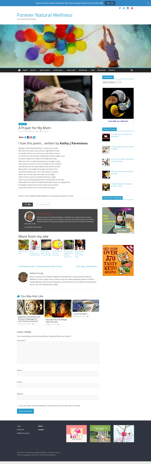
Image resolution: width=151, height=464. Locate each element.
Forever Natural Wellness (45, 15)
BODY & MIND (44, 70)
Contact (41, 430)
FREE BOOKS (101, 70)
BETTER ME (83, 70)
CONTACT (111, 70)
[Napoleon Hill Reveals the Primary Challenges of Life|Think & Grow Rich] (30, 301)
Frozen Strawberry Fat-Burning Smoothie (35, 253)
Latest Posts (44, 204)
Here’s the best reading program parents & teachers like (68, 254)
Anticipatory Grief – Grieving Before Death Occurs (39, 266)
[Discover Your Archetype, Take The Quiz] (58, 301)
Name (20, 370)
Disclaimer (20, 430)
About (40, 426)
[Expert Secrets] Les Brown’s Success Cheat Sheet (79, 254)
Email (19, 382)
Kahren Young (34, 131)
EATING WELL (58, 70)
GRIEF (93, 70)
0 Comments (45, 131)
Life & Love (23, 124)
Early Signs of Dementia (87, 266)
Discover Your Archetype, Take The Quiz (56, 320)
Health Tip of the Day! (23, 252)
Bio (29, 204)
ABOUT (25, 70)
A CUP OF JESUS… (80, 314)
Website (20, 394)
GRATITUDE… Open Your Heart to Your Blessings (46, 253)
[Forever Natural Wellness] (19, 70)
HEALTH (33, 70)
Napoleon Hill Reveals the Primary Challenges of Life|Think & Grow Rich (29, 319)
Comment (21, 340)
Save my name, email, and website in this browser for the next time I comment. (50, 406)
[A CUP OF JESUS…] (85, 301)
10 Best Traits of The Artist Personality (57, 253)
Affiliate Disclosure (23, 433)
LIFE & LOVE (71, 70)
